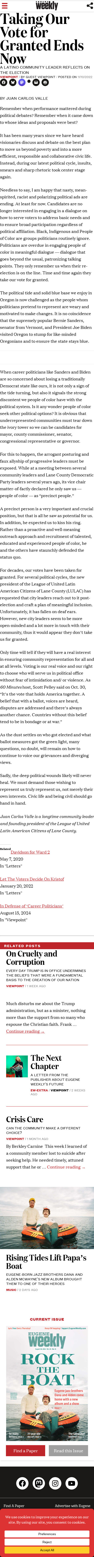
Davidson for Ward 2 (30, 852)
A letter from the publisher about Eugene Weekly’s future (55, 1079)
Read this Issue (68, 1450)
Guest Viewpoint (40, 76)
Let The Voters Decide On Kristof (32, 879)
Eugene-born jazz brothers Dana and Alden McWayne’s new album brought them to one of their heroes (44, 1279)
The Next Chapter (46, 1062)
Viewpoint (9, 76)
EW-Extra (39, 1090)
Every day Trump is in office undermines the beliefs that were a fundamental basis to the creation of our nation (46, 975)
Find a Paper (25, 1450)
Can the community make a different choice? (43, 1130)
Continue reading (25, 1031)
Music (11, 1289)
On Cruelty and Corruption (31, 957)
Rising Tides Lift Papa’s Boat (46, 1261)
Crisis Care (24, 1119)
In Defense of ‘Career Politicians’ (31, 906)
